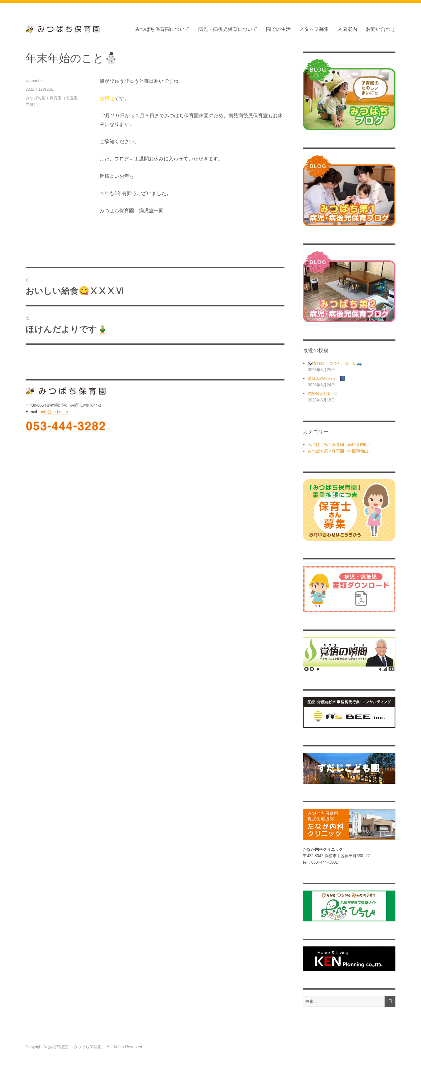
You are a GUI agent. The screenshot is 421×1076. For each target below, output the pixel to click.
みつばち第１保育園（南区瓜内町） (340, 444)
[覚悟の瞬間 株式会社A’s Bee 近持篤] (349, 654)
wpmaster (34, 80)
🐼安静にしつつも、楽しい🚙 (335, 363)
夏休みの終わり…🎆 (326, 378)
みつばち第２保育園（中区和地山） (340, 451)
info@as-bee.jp (54, 411)
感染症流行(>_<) (322, 393)
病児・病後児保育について (227, 29)
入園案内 (347, 29)
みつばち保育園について (162, 29)
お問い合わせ (380, 29)
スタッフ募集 (314, 29)
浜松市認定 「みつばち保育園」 (77, 1047)
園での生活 (278, 29)
